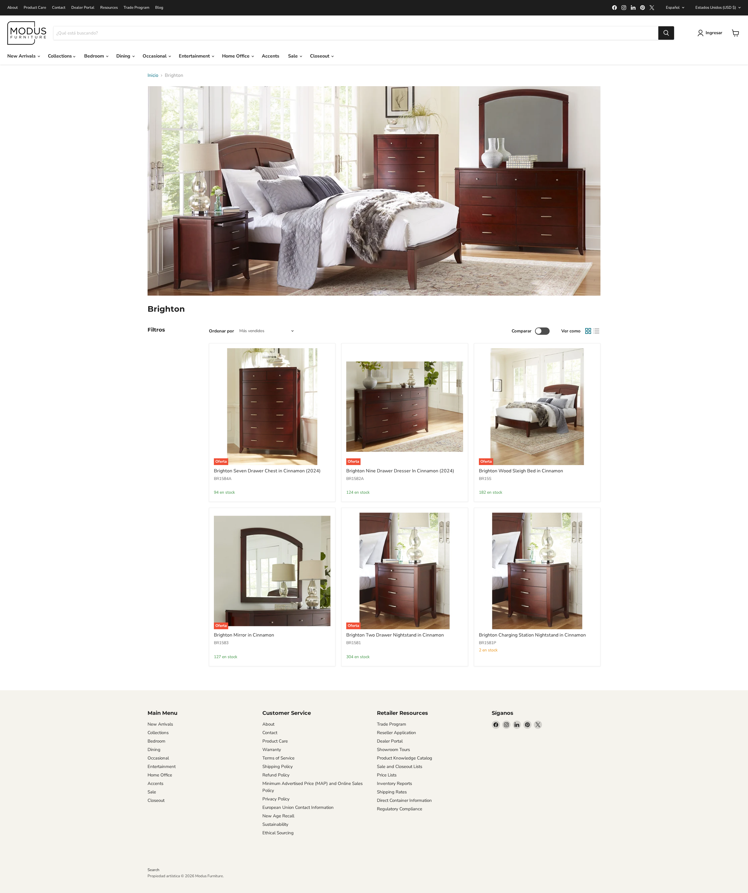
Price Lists (386, 775)
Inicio (153, 75)
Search (153, 870)
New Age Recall (278, 816)
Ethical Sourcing (278, 833)
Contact (58, 8)
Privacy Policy (276, 799)
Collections (60, 56)
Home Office (236, 56)
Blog (159, 8)
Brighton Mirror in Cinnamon (244, 635)
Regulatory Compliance (399, 809)
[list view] (596, 331)
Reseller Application (396, 733)
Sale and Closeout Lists (399, 766)
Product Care (35, 8)
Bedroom (94, 56)
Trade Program (136, 8)
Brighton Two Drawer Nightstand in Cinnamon (395, 635)
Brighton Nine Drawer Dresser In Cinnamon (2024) (400, 471)
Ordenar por (221, 331)
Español (673, 7)
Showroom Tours (393, 749)
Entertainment (195, 56)
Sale (293, 56)
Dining (123, 56)
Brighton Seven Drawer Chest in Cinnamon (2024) (267, 471)
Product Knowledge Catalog (404, 758)
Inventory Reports (394, 783)
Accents (270, 56)
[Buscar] (666, 33)
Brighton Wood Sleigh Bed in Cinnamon (521, 471)
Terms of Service (278, 758)
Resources (109, 8)
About (12, 8)
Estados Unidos (715, 7)
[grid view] (588, 331)
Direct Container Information (404, 800)
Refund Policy (276, 775)
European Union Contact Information (298, 807)
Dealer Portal (82, 8)
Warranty (271, 749)
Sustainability (275, 824)
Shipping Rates (392, 792)
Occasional (155, 56)
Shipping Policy (277, 766)
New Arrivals (22, 56)
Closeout (320, 56)
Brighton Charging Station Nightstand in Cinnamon (532, 635)
